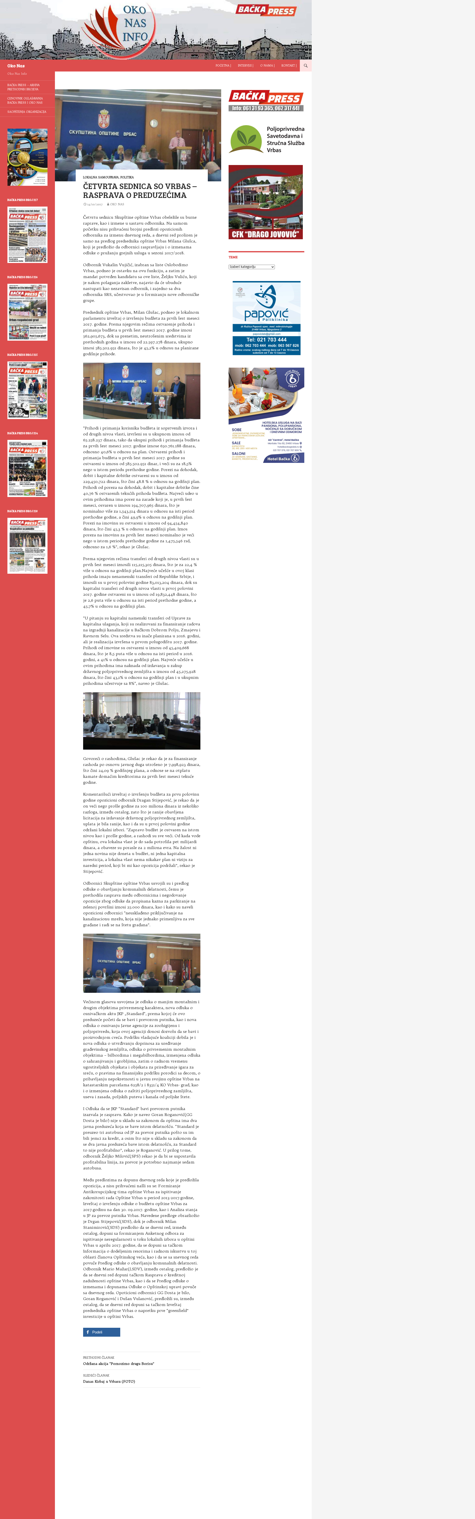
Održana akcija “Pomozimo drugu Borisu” (118, 1361)
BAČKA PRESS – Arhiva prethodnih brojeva (23, 87)
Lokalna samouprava (101, 177)
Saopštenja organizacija (26, 112)
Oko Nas (16, 66)
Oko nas (117, 204)
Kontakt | (289, 65)
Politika (127, 177)
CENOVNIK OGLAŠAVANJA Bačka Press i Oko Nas (25, 100)
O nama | (267, 65)
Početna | (223, 65)
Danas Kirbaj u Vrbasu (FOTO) (109, 1379)
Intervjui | (245, 65)
